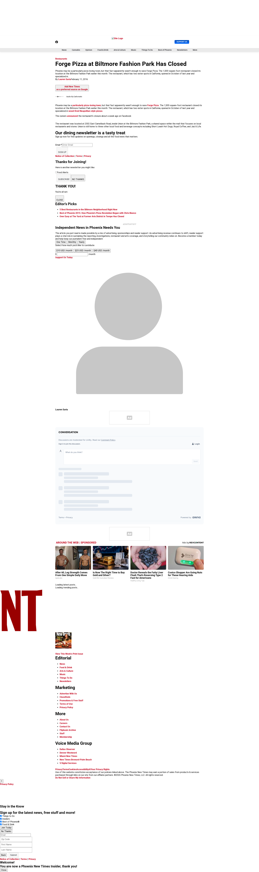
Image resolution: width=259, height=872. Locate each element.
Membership (66, 737)
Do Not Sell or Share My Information (72, 777)
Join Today (6, 827)
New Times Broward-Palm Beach (76, 759)
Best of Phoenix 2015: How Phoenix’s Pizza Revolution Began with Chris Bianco (98, 213)
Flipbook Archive (68, 730)
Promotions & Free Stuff (71, 700)
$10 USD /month (64, 250)
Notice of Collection (64, 156)
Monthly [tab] (72, 242)
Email (58, 145)
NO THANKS (78, 179)
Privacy (87, 156)
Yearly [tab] (81, 242)
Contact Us (65, 726)
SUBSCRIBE (63, 179)
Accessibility (82, 769)
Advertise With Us (68, 693)
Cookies (72, 769)
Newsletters (182, 50)
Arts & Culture (120, 50)
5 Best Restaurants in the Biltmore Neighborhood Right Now (88, 209)
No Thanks (6, 831)
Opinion (88, 50)
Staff (62, 733)
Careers (63, 723)
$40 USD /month (102, 250)
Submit (13, 855)
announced (72, 116)
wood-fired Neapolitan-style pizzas (85, 111)
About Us (64, 719)
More (195, 50)
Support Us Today (64, 257)
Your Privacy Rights (100, 769)
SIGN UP (62, 152)
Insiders (6, 819)
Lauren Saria (64, 79)
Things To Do (147, 50)
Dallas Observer (67, 749)
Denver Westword (68, 752)
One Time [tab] (61, 242)
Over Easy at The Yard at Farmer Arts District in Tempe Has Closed (92, 216)
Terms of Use (66, 704)
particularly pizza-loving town (86, 105)
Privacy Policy (66, 707)
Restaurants (61, 58)
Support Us (182, 42)
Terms (79, 156)
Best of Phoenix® (10, 821)
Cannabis (76, 50)
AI (90, 769)
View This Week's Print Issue (69, 654)
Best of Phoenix (165, 50)
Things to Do (8, 816)
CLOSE (59, 200)
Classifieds (65, 697)
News (64, 50)
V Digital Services (68, 763)
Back (3, 855)
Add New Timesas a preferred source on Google (72, 88)
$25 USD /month (83, 250)
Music (133, 50)
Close (3, 870)
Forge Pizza (153, 105)
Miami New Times (68, 756)
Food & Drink (103, 50)
